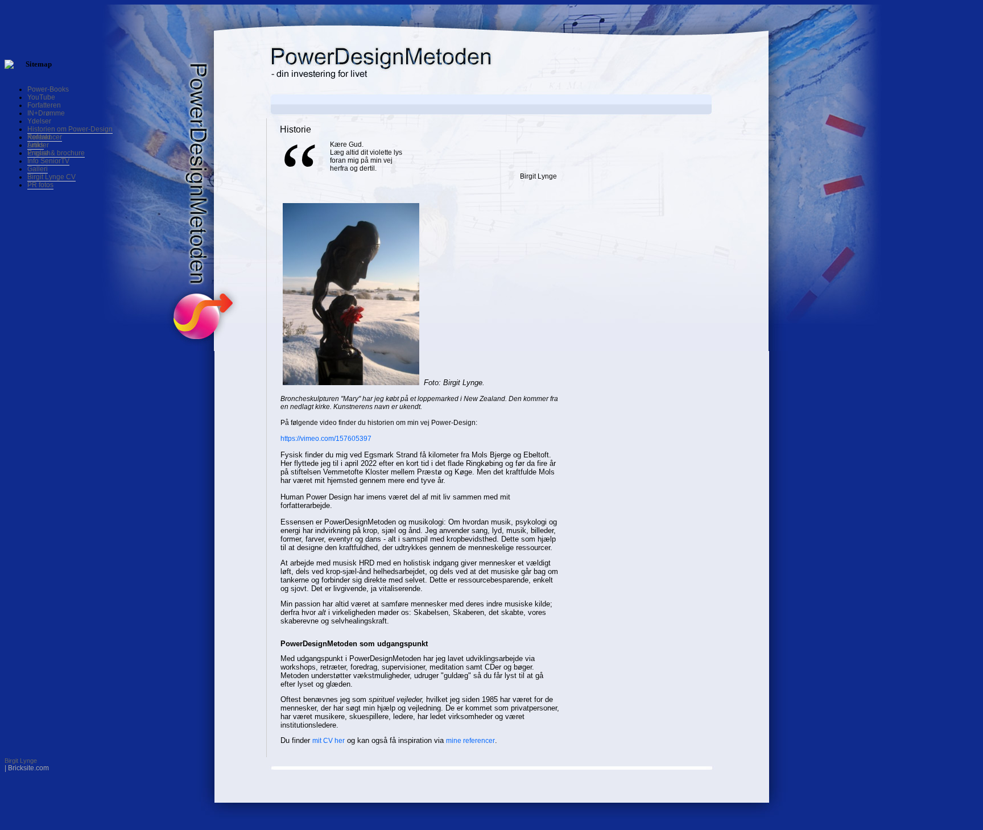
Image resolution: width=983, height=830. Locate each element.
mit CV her (328, 741)
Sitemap (39, 64)
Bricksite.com (28, 768)
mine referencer (470, 741)
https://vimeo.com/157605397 (325, 439)
